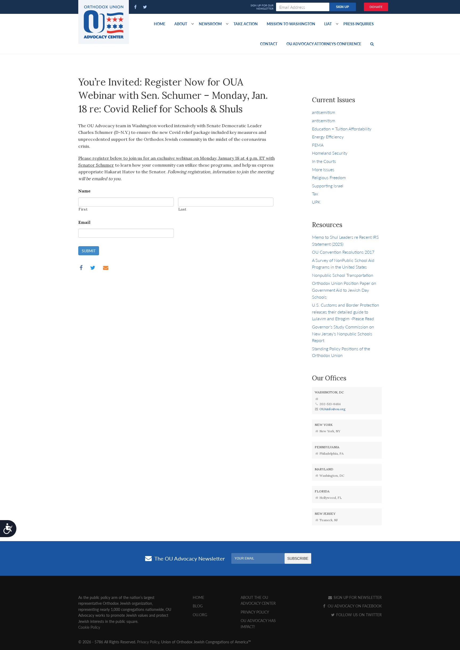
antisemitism (323, 112)
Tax (315, 194)
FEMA (317, 145)
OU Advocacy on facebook (354, 605)
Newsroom (210, 23)
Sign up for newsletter (357, 597)
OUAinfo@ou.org (332, 409)
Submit (89, 250)
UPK (316, 202)
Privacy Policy (255, 612)
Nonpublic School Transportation (342, 275)
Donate (376, 7)
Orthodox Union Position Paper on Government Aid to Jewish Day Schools (344, 290)
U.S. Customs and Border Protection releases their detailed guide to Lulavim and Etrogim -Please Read (345, 312)
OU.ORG (200, 614)
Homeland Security (329, 153)
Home (159, 23)
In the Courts (324, 161)
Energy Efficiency (328, 137)
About (180, 23)
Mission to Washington (291, 23)
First (83, 209)
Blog (198, 605)
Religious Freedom (329, 177)
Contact (268, 43)
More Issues (323, 169)
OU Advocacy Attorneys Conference (323, 43)
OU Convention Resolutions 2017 (343, 252)
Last (182, 209)
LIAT (328, 23)
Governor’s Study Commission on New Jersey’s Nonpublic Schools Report (343, 333)
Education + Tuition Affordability (341, 129)
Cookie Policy (89, 627)
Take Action (245, 23)
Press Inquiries (358, 23)
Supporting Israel (327, 186)
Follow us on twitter (358, 614)
